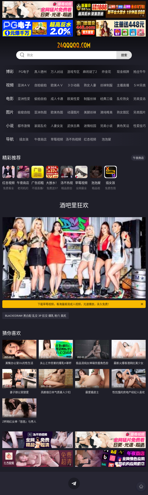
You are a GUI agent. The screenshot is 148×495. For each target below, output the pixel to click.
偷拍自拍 (40, 99)
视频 (10, 85)
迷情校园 (90, 126)
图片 (10, 112)
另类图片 (139, 112)
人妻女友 (57, 126)
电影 (10, 98)
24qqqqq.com (74, 45)
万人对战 (57, 72)
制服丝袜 (90, 99)
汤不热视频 (73, 139)
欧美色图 (57, 112)
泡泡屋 (106, 139)
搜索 (124, 55)
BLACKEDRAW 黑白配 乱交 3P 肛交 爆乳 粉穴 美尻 (35, 315)
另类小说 (106, 126)
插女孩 (24, 139)
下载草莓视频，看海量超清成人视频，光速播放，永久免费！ (74, 304)
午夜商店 (40, 139)
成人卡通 (57, 99)
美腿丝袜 (90, 112)
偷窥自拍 (24, 112)
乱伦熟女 (123, 99)
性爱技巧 (139, 126)
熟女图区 (123, 112)
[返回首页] (141, 486)
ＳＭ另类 (139, 85)
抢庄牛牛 (139, 72)
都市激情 (24, 126)
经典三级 (106, 99)
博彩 (10, 71)
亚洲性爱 (24, 99)
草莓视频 (57, 139)
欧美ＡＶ (57, 85)
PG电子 (24, 72)
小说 (10, 125)
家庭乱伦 (40, 126)
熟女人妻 (90, 85)
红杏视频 (90, 139)
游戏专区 (73, 72)
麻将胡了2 (90, 72)
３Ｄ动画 (73, 85)
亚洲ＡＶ (24, 85)
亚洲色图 (40, 112)
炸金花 (106, 72)
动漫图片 (73, 112)
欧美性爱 (73, 99)
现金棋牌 (123, 72)
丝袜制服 (106, 85)
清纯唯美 (106, 112)
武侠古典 (73, 126)
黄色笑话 (123, 126)
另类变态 (139, 99)
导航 (10, 139)
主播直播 (123, 85)
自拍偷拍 (40, 85)
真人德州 (40, 72)
